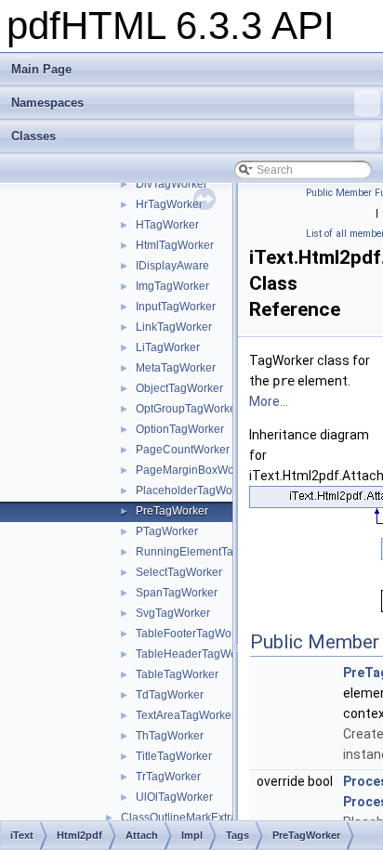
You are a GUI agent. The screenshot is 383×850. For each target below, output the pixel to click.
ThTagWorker (170, 735)
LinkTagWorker (174, 326)
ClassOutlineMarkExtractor (188, 817)
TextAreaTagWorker (185, 715)
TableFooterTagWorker (193, 633)
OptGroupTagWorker (188, 408)
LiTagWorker (168, 347)
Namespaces (47, 103)
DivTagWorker (171, 183)
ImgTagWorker (172, 286)
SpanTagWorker (177, 592)
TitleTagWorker (174, 756)
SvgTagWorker (173, 613)
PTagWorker (167, 531)
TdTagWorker (170, 694)
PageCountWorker (183, 449)
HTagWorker (167, 224)
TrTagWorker (168, 776)
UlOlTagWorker (174, 797)
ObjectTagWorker (179, 388)
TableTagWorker (177, 674)
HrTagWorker (169, 204)
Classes (33, 136)
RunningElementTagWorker (206, 551)
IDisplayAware (172, 265)
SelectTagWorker (179, 572)
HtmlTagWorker (175, 245)
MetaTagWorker (176, 367)
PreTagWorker (172, 510)
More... (268, 401)
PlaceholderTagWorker (194, 490)
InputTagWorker (176, 306)
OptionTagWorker (180, 429)
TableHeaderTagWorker (196, 653)
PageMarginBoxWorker (195, 470)
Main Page (41, 69)
